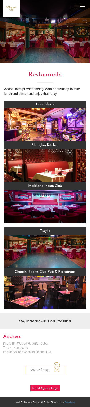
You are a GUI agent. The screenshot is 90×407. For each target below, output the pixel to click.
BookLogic (70, 402)
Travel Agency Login (45, 388)
